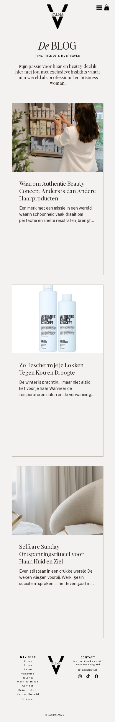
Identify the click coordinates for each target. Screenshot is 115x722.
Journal (28, 677)
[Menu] (99, 8)
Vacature (27, 673)
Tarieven (27, 699)
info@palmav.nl (88, 670)
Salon (28, 669)
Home (28, 661)
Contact (28, 685)
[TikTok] (88, 676)
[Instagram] (80, 676)
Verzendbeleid (28, 694)
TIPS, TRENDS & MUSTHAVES (57, 55)
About (28, 665)
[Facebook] (96, 676)
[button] (106, 7)
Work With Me (28, 681)
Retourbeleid (28, 690)
